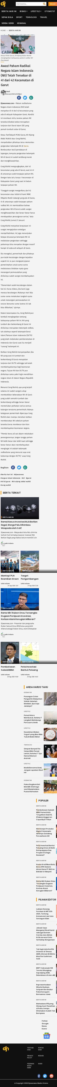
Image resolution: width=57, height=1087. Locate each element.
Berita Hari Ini (9, 11)
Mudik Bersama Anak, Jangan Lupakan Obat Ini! (33, 770)
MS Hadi (7, 91)
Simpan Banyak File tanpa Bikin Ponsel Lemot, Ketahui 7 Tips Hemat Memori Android (33, 753)
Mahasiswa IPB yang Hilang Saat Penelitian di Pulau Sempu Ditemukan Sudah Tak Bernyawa (45, 1008)
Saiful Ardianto (9, 543)
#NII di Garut (5, 481)
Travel (43, 17)
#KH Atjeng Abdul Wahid (21, 481)
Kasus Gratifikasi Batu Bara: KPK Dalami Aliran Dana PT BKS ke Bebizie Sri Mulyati (45, 868)
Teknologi (31, 17)
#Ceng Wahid (6, 485)
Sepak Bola (7, 17)
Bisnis (23, 11)
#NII (23, 478)
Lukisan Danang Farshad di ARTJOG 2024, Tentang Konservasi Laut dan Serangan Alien (44, 914)
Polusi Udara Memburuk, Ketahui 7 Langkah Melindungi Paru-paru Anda (33, 719)
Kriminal (21, 23)
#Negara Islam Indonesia (10, 478)
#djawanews (19, 474)
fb (39, 1079)
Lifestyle (35, 11)
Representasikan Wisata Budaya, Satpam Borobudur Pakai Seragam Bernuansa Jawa (44, 989)
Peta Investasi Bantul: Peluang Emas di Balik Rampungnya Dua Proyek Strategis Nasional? (45, 850)
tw (45, 1079)
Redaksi (41, 1056)
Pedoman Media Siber (30, 1066)
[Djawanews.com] (3, 4)
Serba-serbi (8, 23)
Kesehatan (28, 693)
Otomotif (50, 11)
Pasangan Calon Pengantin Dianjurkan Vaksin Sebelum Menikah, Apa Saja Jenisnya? (33, 701)
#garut (28, 478)
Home (3, 30)
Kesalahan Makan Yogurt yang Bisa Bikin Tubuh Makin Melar (33, 734)
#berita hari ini (7, 474)
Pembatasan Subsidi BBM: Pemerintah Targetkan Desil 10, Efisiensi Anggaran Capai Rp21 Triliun (45, 815)
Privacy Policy (30, 1057)
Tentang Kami (30, 1049)
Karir (40, 1064)
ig (51, 1079)
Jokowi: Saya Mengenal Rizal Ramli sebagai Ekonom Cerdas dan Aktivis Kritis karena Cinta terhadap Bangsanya (45, 934)
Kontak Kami (41, 1049)
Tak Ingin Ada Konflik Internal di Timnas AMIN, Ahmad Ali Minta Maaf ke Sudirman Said (45, 954)
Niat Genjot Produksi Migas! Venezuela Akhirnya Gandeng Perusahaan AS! (44, 832)
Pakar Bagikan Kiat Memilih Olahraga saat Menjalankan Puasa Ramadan (32, 788)
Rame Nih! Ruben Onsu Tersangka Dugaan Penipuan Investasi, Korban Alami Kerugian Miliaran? (19, 616)
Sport (19, 17)
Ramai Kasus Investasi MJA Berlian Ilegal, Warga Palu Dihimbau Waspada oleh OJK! (19, 525)
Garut (26, 146)
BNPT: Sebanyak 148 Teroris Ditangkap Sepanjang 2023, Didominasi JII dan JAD (45, 971)
